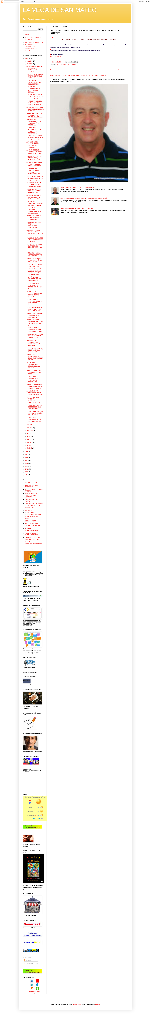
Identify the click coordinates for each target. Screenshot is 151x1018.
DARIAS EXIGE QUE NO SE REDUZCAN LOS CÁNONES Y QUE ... (34, 407)
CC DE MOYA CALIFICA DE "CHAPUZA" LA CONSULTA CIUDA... (34, 197)
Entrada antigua (123, 70)
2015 (26, 58)
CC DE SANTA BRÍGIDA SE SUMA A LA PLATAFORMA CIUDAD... (34, 69)
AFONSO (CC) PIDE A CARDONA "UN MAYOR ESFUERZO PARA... (35, 203)
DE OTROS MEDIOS (31, 508)
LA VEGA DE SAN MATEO (60, 9)
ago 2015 (30, 439)
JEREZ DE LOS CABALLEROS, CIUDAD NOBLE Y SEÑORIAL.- (33, 343)
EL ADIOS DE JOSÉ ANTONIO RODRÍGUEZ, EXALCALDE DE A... (34, 400)
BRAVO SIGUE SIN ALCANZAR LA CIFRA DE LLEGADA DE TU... (35, 254)
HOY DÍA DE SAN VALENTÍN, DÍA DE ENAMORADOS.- (34, 279)
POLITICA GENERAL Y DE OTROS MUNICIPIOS (33, 534)
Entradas (28, 960)
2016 (26, 451)
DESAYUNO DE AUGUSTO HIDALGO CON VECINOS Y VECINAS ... (34, 294)
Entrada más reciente (56, 70)
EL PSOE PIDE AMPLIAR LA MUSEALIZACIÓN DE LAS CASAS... (35, 413)
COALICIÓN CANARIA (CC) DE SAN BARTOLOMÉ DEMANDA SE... (34, 224)
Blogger (97, 1004)
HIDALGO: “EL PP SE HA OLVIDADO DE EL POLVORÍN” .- (35, 315)
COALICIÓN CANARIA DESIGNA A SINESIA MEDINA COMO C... (34, 190)
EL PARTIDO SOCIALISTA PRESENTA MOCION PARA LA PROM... (35, 82)
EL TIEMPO (28, 40)
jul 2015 (29, 436)
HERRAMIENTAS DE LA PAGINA (67, 64)
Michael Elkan (77, 1004)
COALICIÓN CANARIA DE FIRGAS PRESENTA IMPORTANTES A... (35, 335)
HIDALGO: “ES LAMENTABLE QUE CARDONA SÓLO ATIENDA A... (34, 122)
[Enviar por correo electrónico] (69, 62)
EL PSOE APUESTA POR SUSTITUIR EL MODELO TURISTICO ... (34, 247)
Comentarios (29, 963)
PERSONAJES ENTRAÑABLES (30, 45)
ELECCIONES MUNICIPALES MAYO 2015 (33, 513)
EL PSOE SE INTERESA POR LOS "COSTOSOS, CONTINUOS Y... (35, 137)
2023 (26, 472)
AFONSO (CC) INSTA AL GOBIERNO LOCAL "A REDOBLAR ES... (35, 96)
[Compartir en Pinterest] (77, 62)
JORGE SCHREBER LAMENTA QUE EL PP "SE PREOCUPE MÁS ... (34, 322)
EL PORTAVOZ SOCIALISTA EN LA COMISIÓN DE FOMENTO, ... (34, 130)
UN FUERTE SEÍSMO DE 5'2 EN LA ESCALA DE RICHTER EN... (35, 350)
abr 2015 (30, 428)
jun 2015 (30, 433)
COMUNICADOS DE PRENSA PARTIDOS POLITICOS (34, 504)
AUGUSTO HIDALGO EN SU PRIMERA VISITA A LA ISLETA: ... (35, 178)
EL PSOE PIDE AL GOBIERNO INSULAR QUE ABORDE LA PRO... (34, 302)
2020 (26, 463)
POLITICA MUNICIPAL (32, 537)
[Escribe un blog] (71, 62)
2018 (26, 457)
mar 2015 (30, 425)
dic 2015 (29, 448)
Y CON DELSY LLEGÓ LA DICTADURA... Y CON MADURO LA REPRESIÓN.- (78, 76)
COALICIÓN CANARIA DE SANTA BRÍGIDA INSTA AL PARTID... (35, 239)
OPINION (28, 528)
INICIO (27, 35)
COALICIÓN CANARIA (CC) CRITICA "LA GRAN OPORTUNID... (34, 184)
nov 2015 (30, 445)
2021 (26, 466)
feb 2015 (29, 64)
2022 (26, 469)
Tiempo (27, 797)
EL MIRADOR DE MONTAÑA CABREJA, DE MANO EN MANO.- (35, 392)
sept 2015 (30, 442)
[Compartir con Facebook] (75, 62)
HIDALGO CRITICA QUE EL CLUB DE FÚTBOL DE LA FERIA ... (34, 260)
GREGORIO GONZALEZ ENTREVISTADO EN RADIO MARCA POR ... (35, 164)
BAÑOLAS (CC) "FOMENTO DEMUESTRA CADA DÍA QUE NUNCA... (34, 210)
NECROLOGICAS (30, 521)
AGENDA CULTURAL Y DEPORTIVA (32, 486)
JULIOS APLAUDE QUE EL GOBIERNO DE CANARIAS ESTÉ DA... (35, 115)
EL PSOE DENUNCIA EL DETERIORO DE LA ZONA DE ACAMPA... (34, 419)
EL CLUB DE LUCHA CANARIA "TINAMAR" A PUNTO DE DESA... (35, 151)
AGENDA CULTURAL (32, 483)
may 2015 (30, 430)
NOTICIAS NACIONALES (33, 526)
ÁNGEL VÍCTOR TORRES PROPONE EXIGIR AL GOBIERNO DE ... (35, 76)
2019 (26, 460)
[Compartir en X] (73, 62)
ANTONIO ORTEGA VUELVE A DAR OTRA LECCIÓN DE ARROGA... (34, 144)
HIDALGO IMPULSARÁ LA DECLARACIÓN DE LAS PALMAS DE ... (35, 386)
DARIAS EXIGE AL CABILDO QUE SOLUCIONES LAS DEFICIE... (33, 365)
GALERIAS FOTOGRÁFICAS (34, 42)
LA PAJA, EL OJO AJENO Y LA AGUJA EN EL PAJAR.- (77, 188)
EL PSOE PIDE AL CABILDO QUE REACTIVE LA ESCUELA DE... (32, 379)
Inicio (90, 70)
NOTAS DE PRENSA (31, 523)
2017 (26, 454)
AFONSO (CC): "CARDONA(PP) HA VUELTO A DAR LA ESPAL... (34, 89)
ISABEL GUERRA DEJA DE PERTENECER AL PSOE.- (34, 372)
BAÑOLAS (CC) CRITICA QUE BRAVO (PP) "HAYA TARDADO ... (34, 266)
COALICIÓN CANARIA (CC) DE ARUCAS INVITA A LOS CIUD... (34, 272)
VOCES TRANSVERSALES (33, 544)
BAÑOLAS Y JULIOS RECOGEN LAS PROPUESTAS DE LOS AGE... (35, 232)
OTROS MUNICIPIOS (31, 531)
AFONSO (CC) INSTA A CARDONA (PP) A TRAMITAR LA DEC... (34, 158)
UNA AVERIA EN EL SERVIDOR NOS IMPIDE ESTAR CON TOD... (34, 286)
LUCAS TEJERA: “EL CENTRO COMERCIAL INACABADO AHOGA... (35, 329)
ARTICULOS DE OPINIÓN (33, 37)
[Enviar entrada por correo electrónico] (65, 62)
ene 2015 (30, 61)
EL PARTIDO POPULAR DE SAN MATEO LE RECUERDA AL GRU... (34, 309)
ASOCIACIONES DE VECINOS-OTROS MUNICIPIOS (31, 495)
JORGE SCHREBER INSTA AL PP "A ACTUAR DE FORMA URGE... (35, 217)
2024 (26, 475)
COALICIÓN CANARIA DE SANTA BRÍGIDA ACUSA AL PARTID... (35, 109)
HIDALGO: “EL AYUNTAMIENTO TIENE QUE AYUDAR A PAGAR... (35, 357)
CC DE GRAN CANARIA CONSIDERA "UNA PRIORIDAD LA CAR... (34, 102)
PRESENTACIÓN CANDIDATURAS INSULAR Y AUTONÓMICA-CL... (34, 171)
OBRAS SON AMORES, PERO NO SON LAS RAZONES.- (77, 208)
